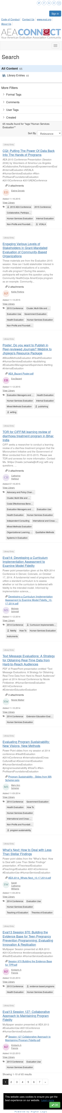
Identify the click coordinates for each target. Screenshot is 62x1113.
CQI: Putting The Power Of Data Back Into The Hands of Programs (29, 152)
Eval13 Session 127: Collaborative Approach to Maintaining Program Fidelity (26, 1015)
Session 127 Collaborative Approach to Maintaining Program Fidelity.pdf (28, 1038)
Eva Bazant (16, 378)
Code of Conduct (10, 19)
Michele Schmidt (15, 610)
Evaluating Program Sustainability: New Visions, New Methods (26, 743)
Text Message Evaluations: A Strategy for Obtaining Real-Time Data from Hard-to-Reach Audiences (29, 660)
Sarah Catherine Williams (15, 885)
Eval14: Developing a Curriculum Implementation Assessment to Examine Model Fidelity (25, 561)
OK (56, 1105)
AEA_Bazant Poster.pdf (21, 373)
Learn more (47, 1100)
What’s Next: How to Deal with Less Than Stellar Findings (27, 851)
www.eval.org (44, 19)
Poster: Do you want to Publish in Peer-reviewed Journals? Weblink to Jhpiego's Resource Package (27, 349)
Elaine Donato (18, 190)
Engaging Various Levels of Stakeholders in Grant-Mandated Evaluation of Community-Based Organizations (25, 249)
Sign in (55, 13)
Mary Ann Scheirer (15, 786)
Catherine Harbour (15, 477)
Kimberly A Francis (16, 971)
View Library (9, 202)
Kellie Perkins (17, 291)
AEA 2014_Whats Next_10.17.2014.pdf (29, 877)
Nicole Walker (17, 699)
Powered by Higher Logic (31, 1111)
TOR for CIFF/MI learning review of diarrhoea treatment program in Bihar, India (28, 435)
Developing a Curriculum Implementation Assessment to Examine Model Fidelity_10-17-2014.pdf (29, 600)
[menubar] (31, 21)
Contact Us (28, 19)
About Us (6, 24)
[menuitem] (11, 19)
